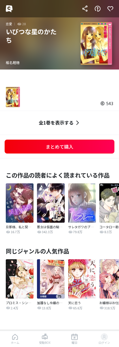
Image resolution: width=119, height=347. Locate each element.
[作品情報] (97, 8)
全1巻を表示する (56, 122)
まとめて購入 (59, 146)
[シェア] (85, 8)
